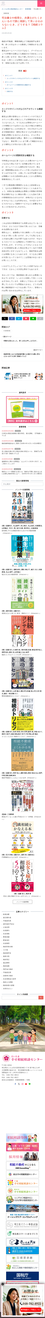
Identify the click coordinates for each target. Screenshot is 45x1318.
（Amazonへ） (15, 574)
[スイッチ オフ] (41, 3)
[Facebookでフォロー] (15, 1084)
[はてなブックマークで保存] (19, 318)
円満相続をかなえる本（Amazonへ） (15, 857)
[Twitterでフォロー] (19, 1084)
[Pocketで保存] (26, 318)
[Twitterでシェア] (5, 318)
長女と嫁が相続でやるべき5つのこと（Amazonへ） (22, 896)
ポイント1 (8, 75)
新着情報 (6, 13)
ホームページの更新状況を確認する (19, 85)
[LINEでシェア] (33, 318)
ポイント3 (9, 88)
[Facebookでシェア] (12, 318)
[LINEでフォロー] (30, 1084)
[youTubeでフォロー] (26, 1084)
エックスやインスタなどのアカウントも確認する (23, 78)
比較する (10, 91)
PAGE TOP (41, 1277)
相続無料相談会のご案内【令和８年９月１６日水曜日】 (22, 443)
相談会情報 (18, 441)
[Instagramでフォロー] (22, 1084)
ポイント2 (9, 82)
